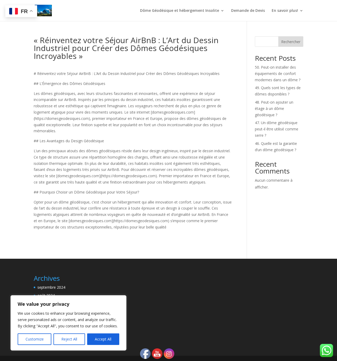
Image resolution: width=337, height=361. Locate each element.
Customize (35, 339)
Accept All (103, 339)
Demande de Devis (248, 11)
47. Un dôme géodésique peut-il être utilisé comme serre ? (276, 129)
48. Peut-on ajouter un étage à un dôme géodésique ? (274, 108)
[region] (68, 322)
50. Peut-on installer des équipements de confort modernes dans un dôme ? (277, 73)
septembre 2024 (51, 287)
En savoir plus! (285, 11)
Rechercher (290, 41)
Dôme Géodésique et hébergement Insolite (179, 11)
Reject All (69, 339)
